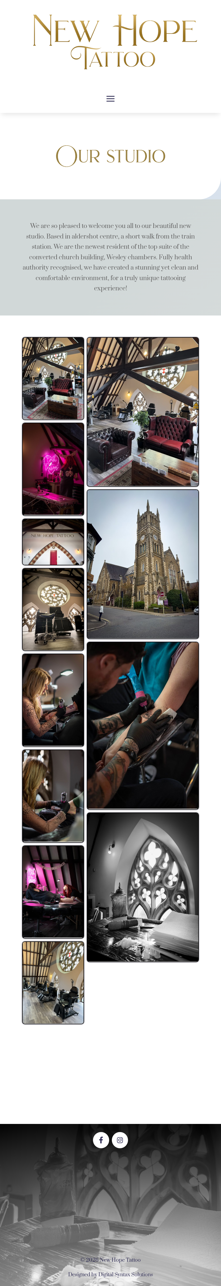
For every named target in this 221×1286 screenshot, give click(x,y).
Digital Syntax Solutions (125, 1274)
